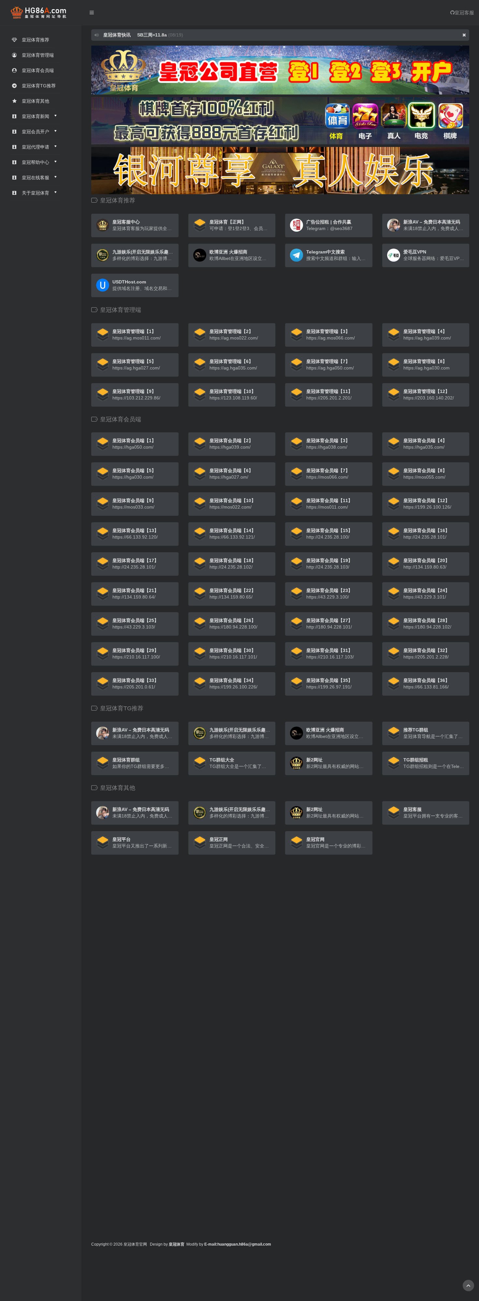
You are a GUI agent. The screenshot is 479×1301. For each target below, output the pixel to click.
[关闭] (464, 35)
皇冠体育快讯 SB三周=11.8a (134, 34)
